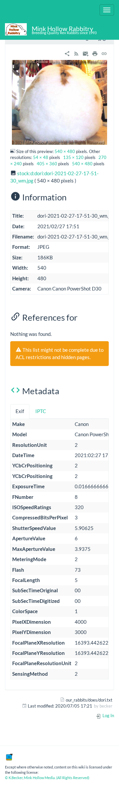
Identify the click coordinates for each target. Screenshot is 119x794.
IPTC (40, 411)
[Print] (95, 53)
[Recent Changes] (76, 53)
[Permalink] (104, 53)
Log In (107, 715)
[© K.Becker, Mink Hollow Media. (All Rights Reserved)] (9, 756)
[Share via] (67, 53)
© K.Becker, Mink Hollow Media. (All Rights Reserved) (47, 777)
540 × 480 (65, 151)
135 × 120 (73, 157)
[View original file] (59, 102)
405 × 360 (47, 163)
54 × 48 (40, 157)
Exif (20, 411)
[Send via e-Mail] (86, 53)
